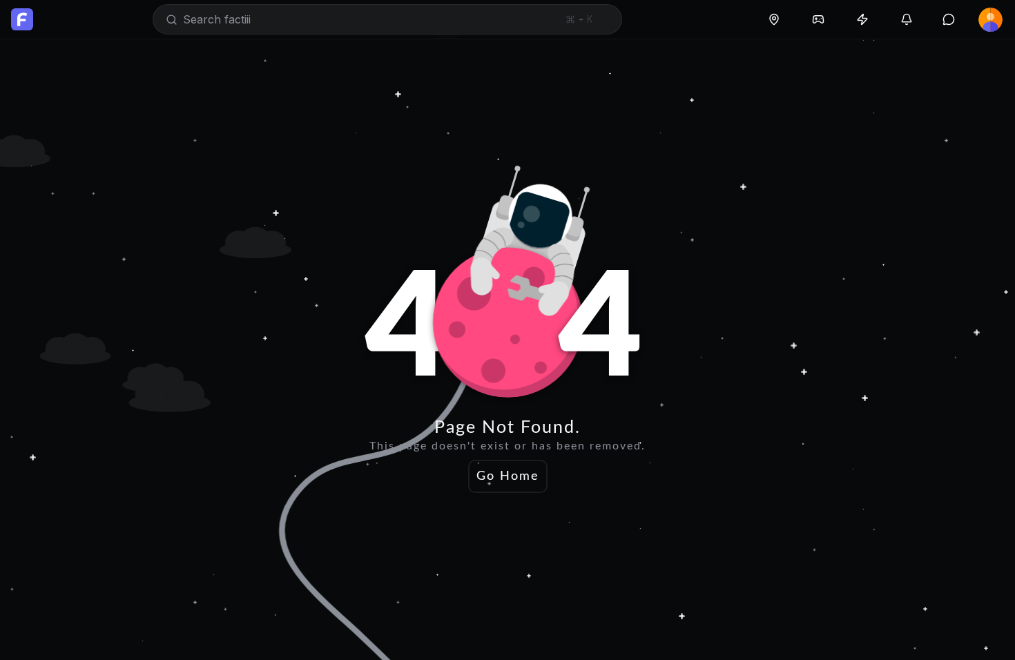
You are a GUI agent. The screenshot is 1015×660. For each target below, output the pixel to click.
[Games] (818, 19)
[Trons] (862, 19)
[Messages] (948, 19)
